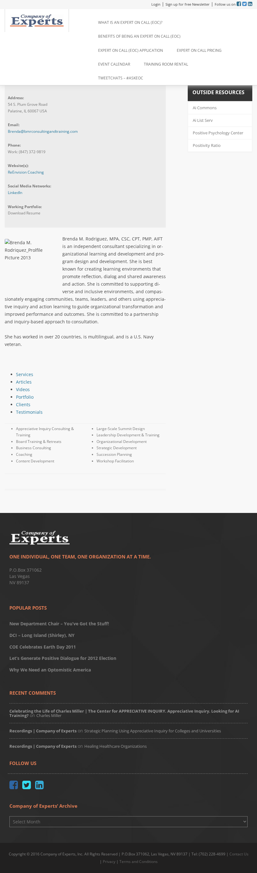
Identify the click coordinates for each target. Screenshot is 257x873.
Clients (23, 404)
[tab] (91, 374)
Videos (23, 389)
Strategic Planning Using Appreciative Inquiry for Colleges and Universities (152, 731)
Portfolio (25, 397)
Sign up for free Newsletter (187, 4)
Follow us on (226, 4)
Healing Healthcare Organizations (115, 746)
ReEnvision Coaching (26, 172)
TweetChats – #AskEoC (120, 78)
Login (155, 4)
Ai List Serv (203, 120)
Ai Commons (205, 107)
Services (24, 374)
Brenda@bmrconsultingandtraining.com (43, 131)
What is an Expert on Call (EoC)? (130, 22)
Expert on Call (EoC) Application (130, 50)
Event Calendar (114, 64)
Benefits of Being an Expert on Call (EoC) (139, 36)
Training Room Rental (166, 64)
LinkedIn (15, 192)
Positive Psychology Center (218, 133)
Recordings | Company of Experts (42, 731)
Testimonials (29, 412)
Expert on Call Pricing (199, 50)
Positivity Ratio (207, 145)
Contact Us (239, 854)
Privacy (109, 861)
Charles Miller (48, 715)
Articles (24, 382)
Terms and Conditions (138, 861)
